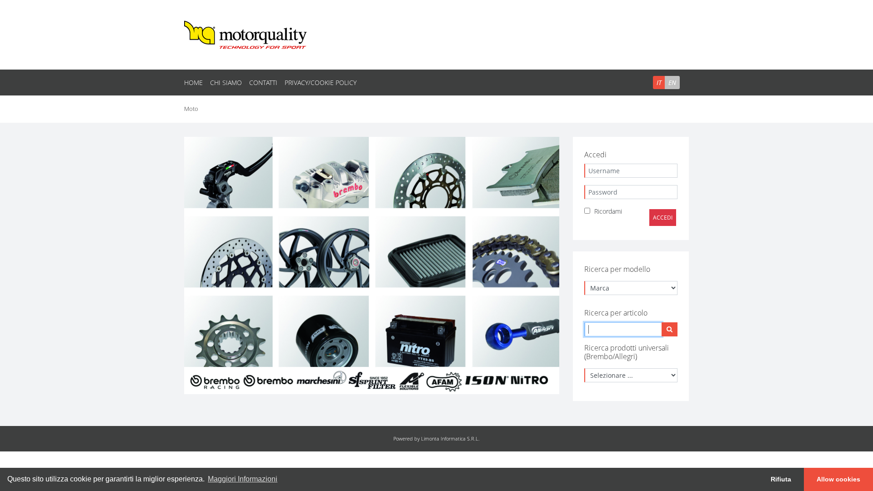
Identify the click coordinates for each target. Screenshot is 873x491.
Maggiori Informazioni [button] (242, 479)
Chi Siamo (226, 82)
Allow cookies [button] (838, 479)
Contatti (263, 82)
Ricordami (608, 211)
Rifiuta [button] (781, 479)
